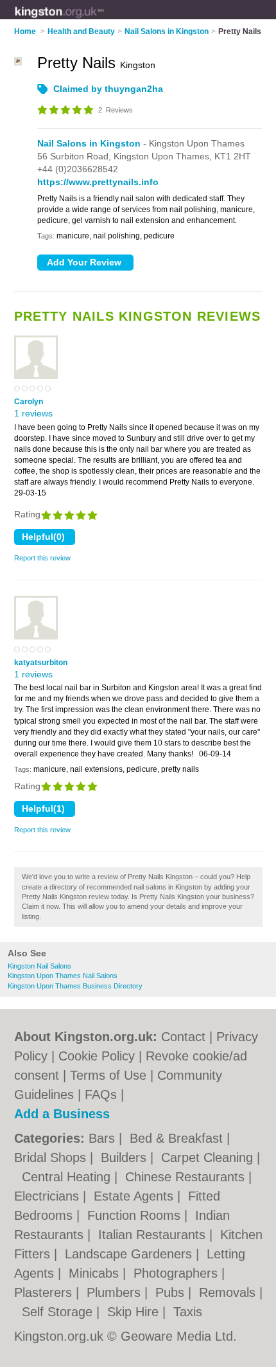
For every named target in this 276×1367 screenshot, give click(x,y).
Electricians (48, 1196)
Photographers (177, 1273)
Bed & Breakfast (178, 1138)
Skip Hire (134, 1312)
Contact (183, 1037)
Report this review (42, 558)
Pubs (171, 1292)
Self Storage (59, 1312)
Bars (104, 1138)
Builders (125, 1157)
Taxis (187, 1312)
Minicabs (96, 1273)
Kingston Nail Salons (39, 966)
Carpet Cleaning (209, 1157)
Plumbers (115, 1292)
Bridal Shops (52, 1157)
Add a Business (62, 1114)
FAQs (101, 1094)
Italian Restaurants (153, 1235)
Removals (229, 1292)
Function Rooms (135, 1215)
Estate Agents (135, 1196)
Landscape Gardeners (130, 1254)
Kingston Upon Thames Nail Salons (62, 975)
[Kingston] (104, 19)
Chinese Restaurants (186, 1177)
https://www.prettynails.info (98, 182)
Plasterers (45, 1292)
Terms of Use (108, 1075)
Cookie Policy (96, 1056)
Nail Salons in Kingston (89, 143)
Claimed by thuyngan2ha (108, 89)
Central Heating (68, 1177)
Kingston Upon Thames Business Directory (75, 986)
